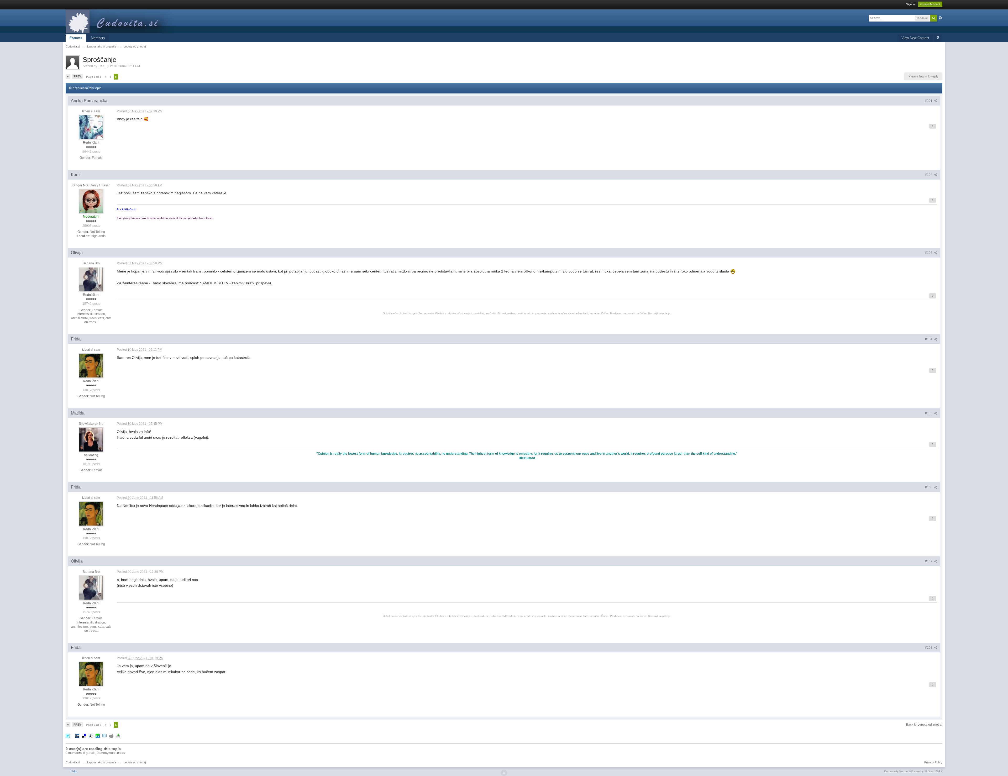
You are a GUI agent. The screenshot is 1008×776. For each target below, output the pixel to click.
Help (73, 771)
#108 (929, 647)
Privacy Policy (933, 762)
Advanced (940, 18)
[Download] (118, 735)
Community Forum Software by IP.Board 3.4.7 (913, 771)
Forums (76, 38)
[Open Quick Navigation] (938, 38)
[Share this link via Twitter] (68, 735)
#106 (929, 487)
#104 (929, 339)
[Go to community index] (123, 21)
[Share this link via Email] (104, 735)
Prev (77, 76)
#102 (929, 175)
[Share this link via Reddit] (91, 735)
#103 (929, 253)
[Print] (111, 735)
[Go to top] (504, 773)
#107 (929, 561)
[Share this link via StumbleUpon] (98, 735)
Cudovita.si (73, 762)
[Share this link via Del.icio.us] (84, 735)
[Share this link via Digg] (77, 735)
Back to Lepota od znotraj (924, 724)
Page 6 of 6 (93, 76)
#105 (929, 413)
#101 (929, 101)
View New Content (915, 38)
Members (98, 38)
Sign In (910, 4)
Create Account (930, 4)
